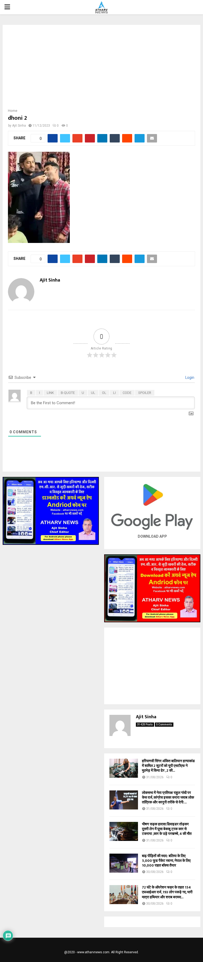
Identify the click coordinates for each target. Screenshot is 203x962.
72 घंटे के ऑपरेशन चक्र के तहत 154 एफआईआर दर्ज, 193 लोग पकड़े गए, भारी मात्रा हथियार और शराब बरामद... (167, 892)
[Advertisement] (101, 68)
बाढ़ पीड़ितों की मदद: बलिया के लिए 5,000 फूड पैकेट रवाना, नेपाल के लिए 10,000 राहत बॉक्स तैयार (166, 860)
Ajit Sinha (19, 125)
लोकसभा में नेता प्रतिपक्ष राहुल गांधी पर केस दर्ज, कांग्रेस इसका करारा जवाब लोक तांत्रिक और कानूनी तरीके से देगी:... (168, 797)
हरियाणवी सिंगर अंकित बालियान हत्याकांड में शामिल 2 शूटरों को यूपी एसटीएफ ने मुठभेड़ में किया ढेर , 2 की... (168, 766)
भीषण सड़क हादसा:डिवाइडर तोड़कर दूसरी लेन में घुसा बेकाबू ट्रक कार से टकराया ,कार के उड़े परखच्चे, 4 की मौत (167, 829)
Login (189, 377)
